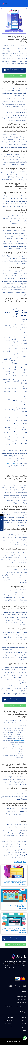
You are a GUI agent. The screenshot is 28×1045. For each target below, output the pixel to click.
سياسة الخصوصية (8, 1020)
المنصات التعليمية (19, 740)
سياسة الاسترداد (9, 1027)
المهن (24, 1030)
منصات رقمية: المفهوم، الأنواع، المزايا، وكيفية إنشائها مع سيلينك (15, 882)
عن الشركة (23, 1020)
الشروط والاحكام (9, 1023)
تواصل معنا (10, 1017)
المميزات (23, 1027)
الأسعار (24, 1023)
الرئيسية (24, 1017)
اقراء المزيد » (22, 884)
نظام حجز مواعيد (12, 463)
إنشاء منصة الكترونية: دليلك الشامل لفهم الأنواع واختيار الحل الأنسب (14, 929)
